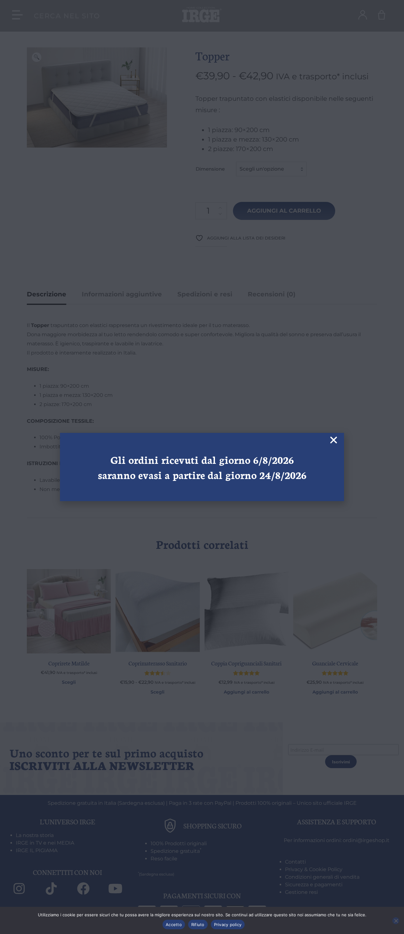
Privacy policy (228, 924)
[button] (333, 440)
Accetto (174, 924)
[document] (202, 467)
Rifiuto (198, 924)
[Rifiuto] (395, 920)
